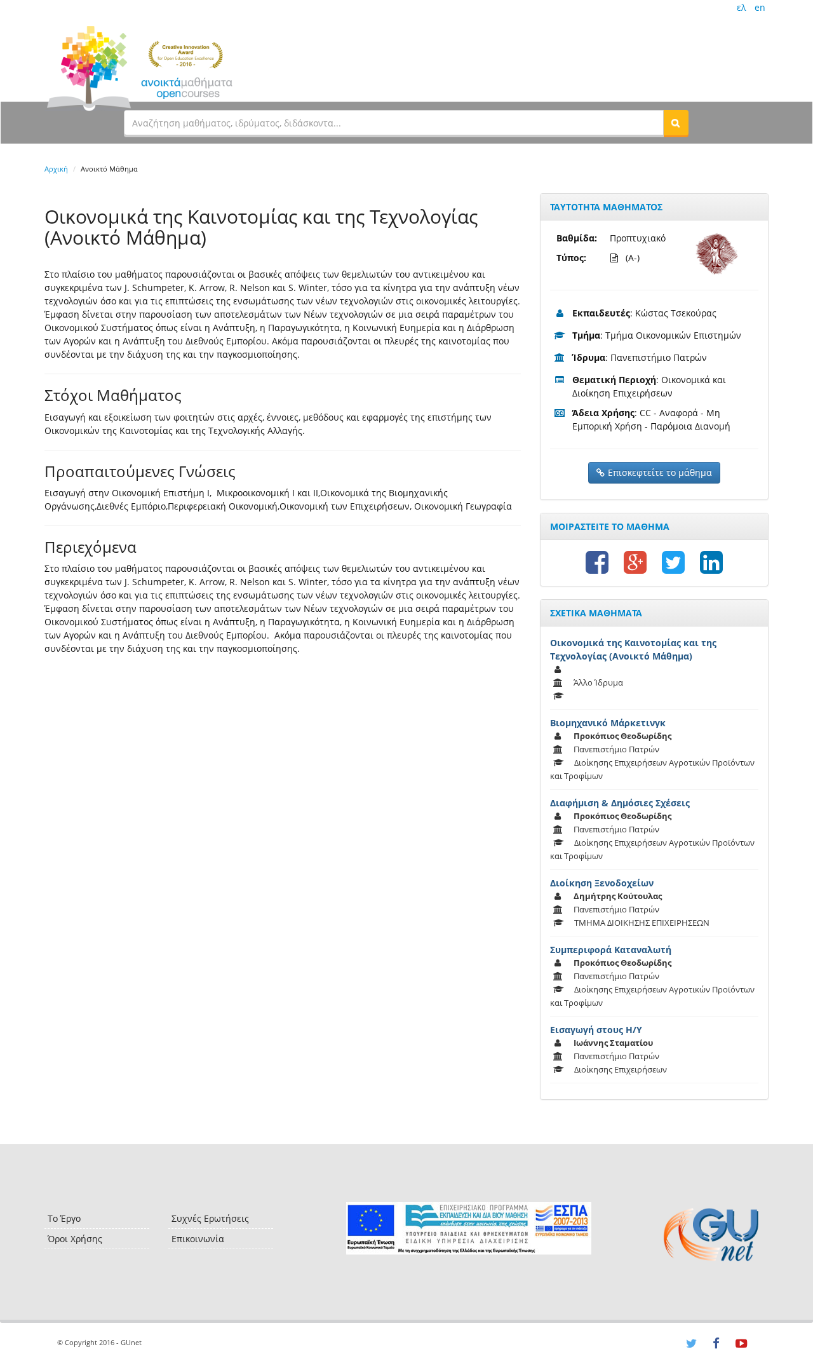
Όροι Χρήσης (75, 1239)
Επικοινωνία (197, 1239)
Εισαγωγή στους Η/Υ (596, 1030)
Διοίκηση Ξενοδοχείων (602, 883)
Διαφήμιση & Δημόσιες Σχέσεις (620, 803)
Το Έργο (64, 1218)
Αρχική (56, 168)
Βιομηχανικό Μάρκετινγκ (608, 723)
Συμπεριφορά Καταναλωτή (610, 950)
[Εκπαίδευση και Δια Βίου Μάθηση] (468, 1228)
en (760, 7)
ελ (741, 7)
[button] (676, 122)
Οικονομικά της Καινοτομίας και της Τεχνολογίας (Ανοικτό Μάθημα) (633, 649)
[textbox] (394, 122)
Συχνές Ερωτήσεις (210, 1218)
